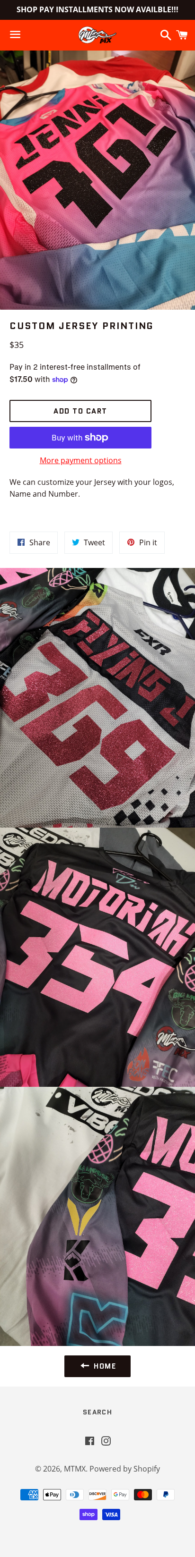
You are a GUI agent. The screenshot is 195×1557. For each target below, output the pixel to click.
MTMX (75, 1469)
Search (97, 1412)
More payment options (81, 460)
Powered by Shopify (124, 1469)
